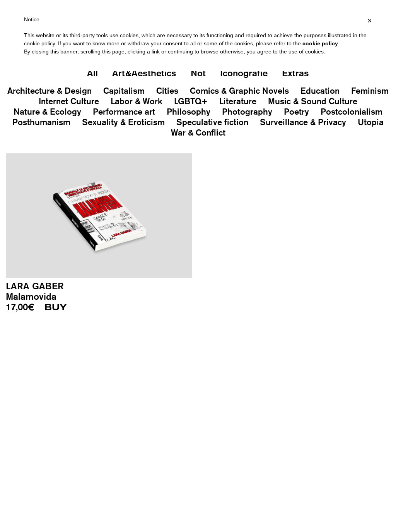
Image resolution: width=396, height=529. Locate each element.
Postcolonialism (351, 111)
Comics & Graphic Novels (239, 91)
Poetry (296, 111)
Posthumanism (41, 122)
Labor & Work (136, 101)
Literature (237, 101)
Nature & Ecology (47, 111)
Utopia (371, 122)
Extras (295, 72)
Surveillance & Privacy (303, 122)
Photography (247, 111)
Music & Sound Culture (312, 101)
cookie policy (320, 43)
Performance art (124, 111)
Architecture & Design (49, 91)
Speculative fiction (212, 122)
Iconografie (244, 72)
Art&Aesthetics (144, 72)
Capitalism (124, 91)
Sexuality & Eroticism (123, 122)
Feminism (370, 91)
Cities (167, 91)
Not (198, 72)
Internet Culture (69, 101)
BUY (55, 307)
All (92, 72)
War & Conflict (198, 132)
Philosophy (188, 111)
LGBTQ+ (191, 101)
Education (320, 91)
